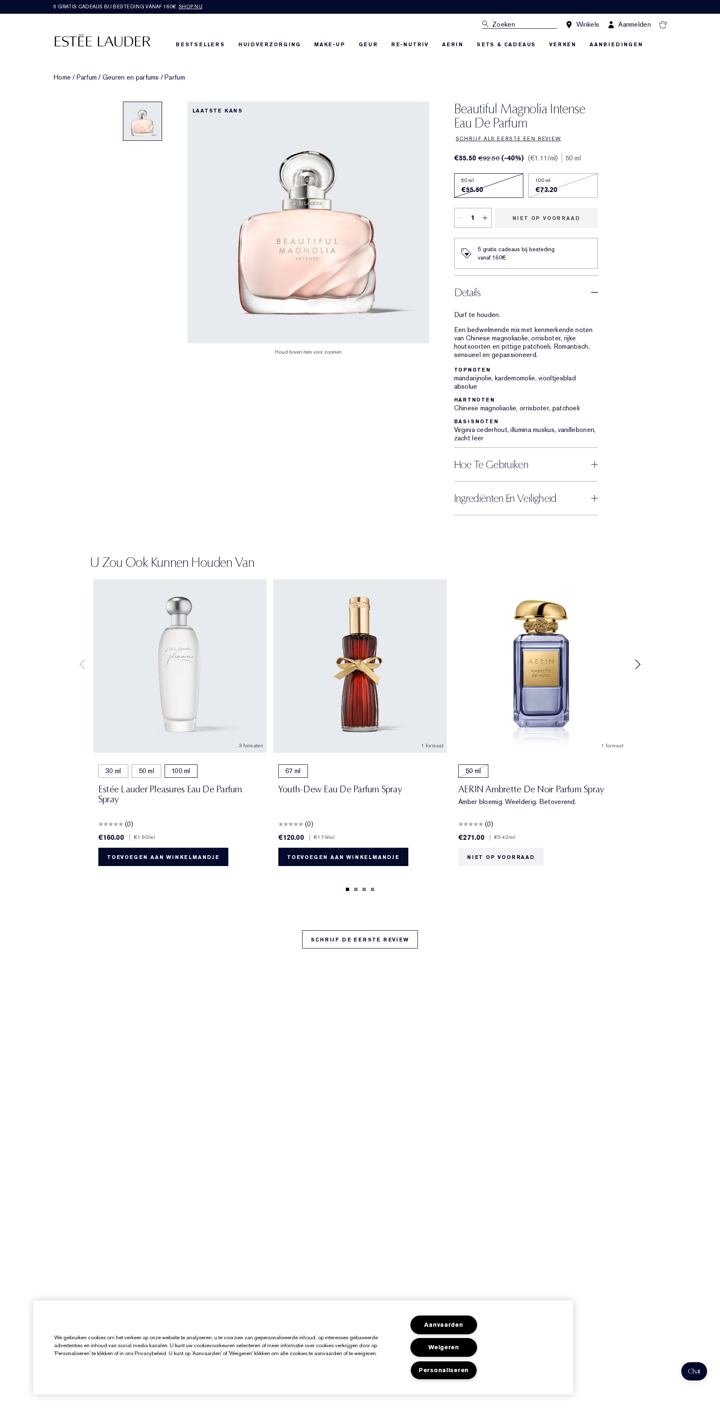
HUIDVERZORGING (269, 44)
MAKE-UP (329, 44)
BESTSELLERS (200, 44)
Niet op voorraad (546, 218)
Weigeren (443, 1347)
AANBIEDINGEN (616, 44)
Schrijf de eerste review (360, 939)
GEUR (368, 44)
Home (62, 77)
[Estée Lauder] (102, 40)
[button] (694, 1371)
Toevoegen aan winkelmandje (163, 857)
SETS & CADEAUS (506, 44)
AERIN (452, 44)
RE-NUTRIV (410, 44)
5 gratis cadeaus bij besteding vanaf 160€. (127, 6)
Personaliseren (444, 1370)
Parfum (87, 77)
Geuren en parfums (130, 77)
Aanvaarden (443, 1325)
